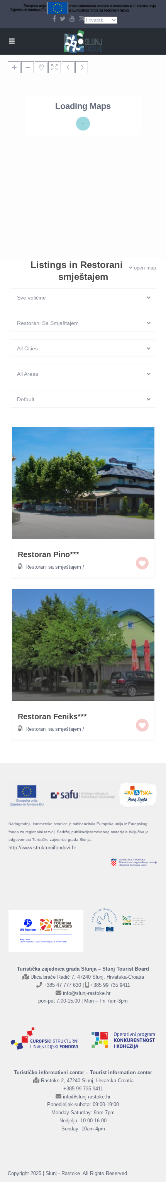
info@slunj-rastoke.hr (86, 993)
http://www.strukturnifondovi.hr (42, 848)
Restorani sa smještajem (53, 567)
